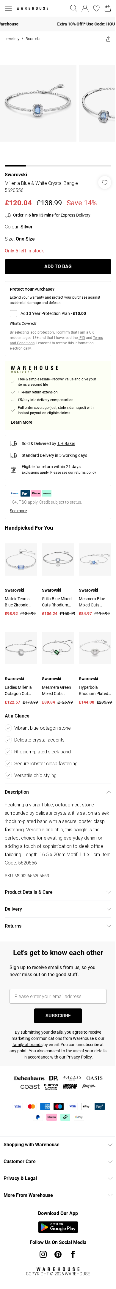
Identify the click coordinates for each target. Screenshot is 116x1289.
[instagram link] (41, 1251)
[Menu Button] (8, 8)
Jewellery (12, 38)
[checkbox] (56, 309)
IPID (82, 333)
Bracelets (33, 38)
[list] (56, 104)
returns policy (85, 468)
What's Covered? (23, 319)
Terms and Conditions (27, 339)
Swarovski (16, 170)
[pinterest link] (55, 1251)
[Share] (103, 38)
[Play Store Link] (56, 1224)
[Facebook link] (70, 1251)
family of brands (43, 1035)
